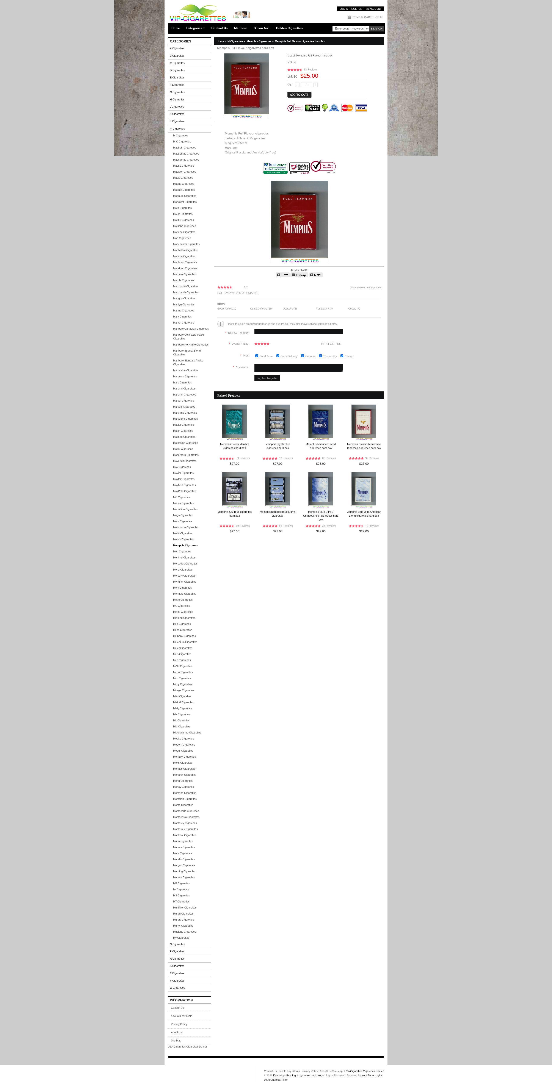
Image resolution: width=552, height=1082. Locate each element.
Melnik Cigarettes (183, 539)
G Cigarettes (177, 92)
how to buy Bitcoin (181, 1016)
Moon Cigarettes (183, 841)
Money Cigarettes (183, 786)
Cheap (349, 356)
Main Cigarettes (182, 208)
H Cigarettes (177, 99)
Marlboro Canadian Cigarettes (191, 328)
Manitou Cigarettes (184, 256)
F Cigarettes (177, 84)
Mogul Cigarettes (183, 750)
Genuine (310, 356)
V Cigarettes (177, 980)
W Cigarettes (177, 987)
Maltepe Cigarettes (184, 232)
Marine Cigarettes (183, 310)
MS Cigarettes (181, 895)
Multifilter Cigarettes (184, 907)
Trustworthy (330, 356)
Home (175, 28)
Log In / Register (351, 9)
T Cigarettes (177, 973)
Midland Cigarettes (184, 617)
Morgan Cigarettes (184, 865)
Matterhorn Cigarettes (186, 455)
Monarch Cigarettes (184, 774)
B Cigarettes (177, 55)
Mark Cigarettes (182, 316)
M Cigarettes (180, 135)
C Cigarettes (177, 63)
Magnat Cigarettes (184, 189)
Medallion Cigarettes (185, 509)
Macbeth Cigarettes (184, 147)
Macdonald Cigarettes (186, 153)
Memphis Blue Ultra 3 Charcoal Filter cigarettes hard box (321, 515)
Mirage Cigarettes (183, 690)
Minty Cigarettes (182, 684)
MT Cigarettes (181, 901)
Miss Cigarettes (182, 696)
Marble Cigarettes (183, 280)
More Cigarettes (182, 853)
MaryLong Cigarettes (185, 418)
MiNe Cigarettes (182, 666)
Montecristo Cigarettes (186, 817)
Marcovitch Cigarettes (186, 292)
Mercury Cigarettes (184, 575)
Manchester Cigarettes (186, 244)
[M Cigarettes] (299, 276)
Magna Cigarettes (183, 183)
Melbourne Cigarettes (186, 527)
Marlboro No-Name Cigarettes (191, 344)
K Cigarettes (177, 114)
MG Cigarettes (181, 605)
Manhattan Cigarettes (185, 250)
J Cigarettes (177, 106)
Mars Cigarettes (182, 382)
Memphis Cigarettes (260, 41)
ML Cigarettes (181, 720)
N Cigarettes (177, 944)
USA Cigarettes (177, 1046)
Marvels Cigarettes (184, 406)
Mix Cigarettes (181, 714)
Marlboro (240, 28)
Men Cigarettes (182, 551)
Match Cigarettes (183, 430)
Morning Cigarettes (184, 871)
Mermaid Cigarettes (184, 593)
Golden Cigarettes (289, 28)
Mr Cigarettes (181, 889)
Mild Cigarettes (182, 623)
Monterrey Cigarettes (185, 829)
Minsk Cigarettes (183, 672)
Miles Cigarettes (182, 630)
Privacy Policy (179, 1024)
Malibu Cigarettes (183, 220)
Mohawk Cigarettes (184, 756)
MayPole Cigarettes (184, 491)
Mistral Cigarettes (183, 702)
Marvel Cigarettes (183, 400)
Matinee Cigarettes (184, 436)
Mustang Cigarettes (184, 931)
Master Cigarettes (183, 424)
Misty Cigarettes (182, 708)
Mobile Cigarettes (183, 738)
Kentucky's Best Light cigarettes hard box (297, 1075)
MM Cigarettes (181, 726)
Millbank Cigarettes (184, 636)
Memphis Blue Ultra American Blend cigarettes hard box (364, 513)
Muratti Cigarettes (183, 919)
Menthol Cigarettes (184, 557)
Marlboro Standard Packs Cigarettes (188, 362)
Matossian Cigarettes (185, 442)
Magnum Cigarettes (184, 195)
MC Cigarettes (181, 497)
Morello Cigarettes (184, 859)
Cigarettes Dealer (196, 1046)
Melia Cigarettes (182, 533)
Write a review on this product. (366, 287)
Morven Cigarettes (184, 877)
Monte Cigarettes (183, 805)
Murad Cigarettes (183, 913)
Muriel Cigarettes (183, 925)
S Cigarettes (177, 966)
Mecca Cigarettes (183, 503)
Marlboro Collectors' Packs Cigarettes (188, 336)
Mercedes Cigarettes (185, 563)
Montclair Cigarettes (185, 799)
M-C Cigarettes (182, 141)
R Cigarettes (177, 958)
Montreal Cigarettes (184, 835)
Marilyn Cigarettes (183, 304)
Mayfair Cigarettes (183, 479)
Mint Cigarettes (182, 678)
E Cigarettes (177, 77)
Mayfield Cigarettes (184, 485)
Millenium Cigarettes (185, 642)
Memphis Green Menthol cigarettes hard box (234, 446)
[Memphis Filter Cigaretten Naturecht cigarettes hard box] (283, 276)
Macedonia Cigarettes (186, 159)
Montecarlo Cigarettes (186, 811)
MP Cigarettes (181, 883)
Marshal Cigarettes (184, 388)
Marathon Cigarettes (185, 268)
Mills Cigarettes (182, 654)
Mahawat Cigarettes (185, 201)
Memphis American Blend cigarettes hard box (321, 446)
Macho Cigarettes (183, 165)
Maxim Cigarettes (183, 473)
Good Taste (266, 356)
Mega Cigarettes (183, 515)
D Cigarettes (177, 70)
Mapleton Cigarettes (185, 262)
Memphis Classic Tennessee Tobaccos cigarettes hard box (364, 446)
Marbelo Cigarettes (184, 274)
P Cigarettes (177, 951)
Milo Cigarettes (182, 660)
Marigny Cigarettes (184, 298)
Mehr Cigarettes (182, 521)
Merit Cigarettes (182, 587)
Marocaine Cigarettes (185, 370)
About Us (176, 1032)
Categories (194, 28)
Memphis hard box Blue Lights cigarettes (277, 513)
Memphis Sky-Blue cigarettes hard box (235, 513)
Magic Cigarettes (183, 177)
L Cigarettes (177, 121)
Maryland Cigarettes (185, 412)
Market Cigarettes (183, 322)
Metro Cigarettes (183, 599)
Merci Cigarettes (182, 569)
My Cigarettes (181, 937)
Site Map (176, 1040)
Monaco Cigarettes (184, 768)
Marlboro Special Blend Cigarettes (187, 352)
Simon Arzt (262, 28)
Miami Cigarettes (183, 611)
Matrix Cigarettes (183, 448)
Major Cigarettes (183, 214)
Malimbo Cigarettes (184, 226)
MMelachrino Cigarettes (187, 732)
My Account (373, 9)
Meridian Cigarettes (184, 581)
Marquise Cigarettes (185, 376)
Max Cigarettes (182, 467)
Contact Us (219, 28)
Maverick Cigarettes (184, 461)
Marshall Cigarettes (184, 394)
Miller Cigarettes (182, 648)
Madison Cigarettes (184, 171)
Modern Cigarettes (184, 744)
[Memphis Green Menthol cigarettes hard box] (316, 276)
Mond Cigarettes (183, 780)
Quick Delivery (289, 356)
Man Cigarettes (182, 238)
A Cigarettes (177, 48)
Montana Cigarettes (184, 792)
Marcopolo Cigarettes (185, 286)
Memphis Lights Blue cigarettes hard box (277, 446)
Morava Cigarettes (184, 847)
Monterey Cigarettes (185, 823)
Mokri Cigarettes (182, 762)
